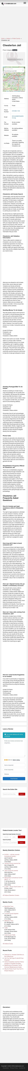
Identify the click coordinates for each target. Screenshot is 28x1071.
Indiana (8, 38)
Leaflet (7, 91)
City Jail (15, 50)
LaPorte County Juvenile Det (12, 863)
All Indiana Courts (8, 943)
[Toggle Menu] (25, 3)
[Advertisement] (14, 21)
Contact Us (22, 1068)
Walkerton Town (8, 921)
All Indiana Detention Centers (11, 895)
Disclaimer (6, 1068)
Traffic (6, 928)
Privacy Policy (14, 1068)
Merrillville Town (8, 906)
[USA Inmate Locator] (9, 4)
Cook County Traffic (9, 935)
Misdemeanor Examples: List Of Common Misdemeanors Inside (13, 966)
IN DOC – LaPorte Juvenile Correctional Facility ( (11, 855)
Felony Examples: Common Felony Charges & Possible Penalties (14, 962)
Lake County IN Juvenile (11, 870)
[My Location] (15, 71)
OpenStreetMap (17, 91)
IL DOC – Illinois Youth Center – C (13, 886)
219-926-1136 (16, 111)
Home (3, 38)
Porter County (16, 38)
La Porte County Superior (11, 913)
